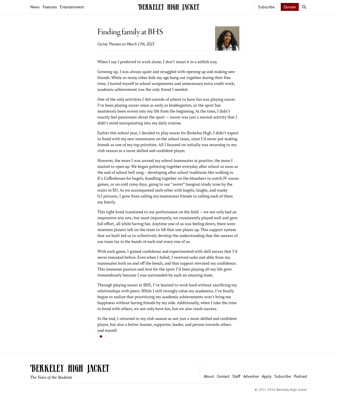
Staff (236, 376)
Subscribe (266, 6)
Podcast (300, 376)
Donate (290, 6)
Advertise (251, 376)
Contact (223, 376)
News (35, 7)
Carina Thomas (109, 43)
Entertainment (72, 7)
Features (50, 7)
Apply (266, 376)
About (209, 376)
